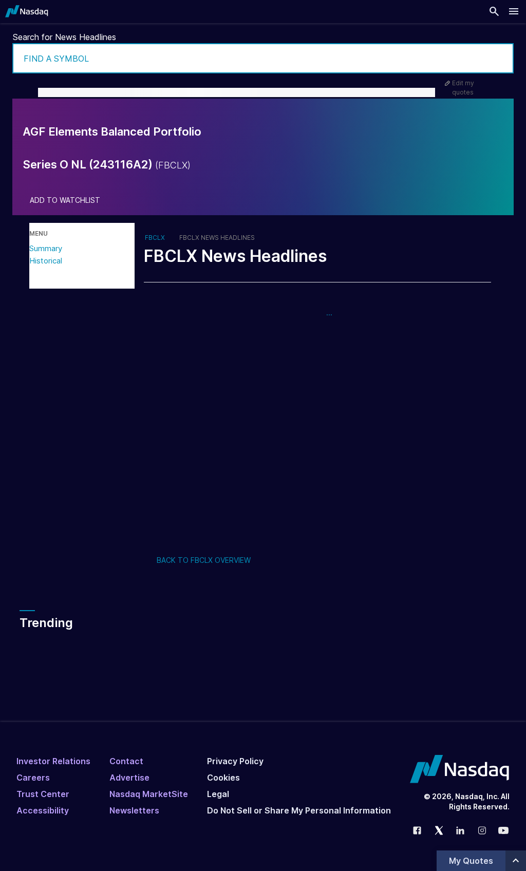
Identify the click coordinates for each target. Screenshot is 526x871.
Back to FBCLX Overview (204, 560)
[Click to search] (498, 58)
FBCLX (155, 238)
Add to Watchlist (65, 200)
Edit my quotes (463, 87)
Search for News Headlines (64, 37)
